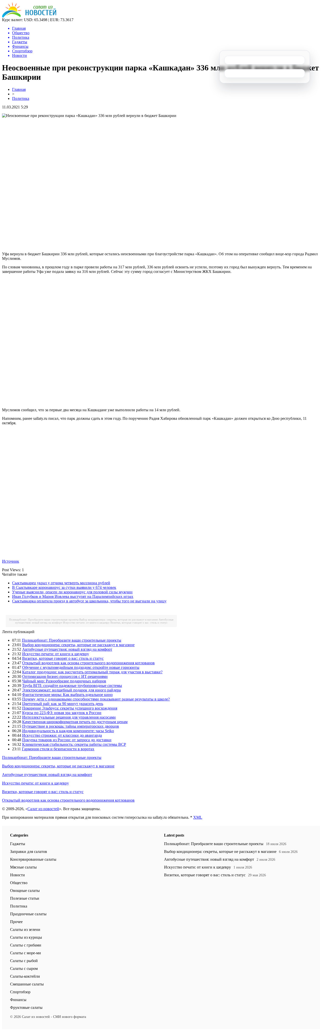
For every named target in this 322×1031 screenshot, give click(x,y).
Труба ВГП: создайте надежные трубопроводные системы (72, 685)
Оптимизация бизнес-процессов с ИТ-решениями (65, 676)
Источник (10, 561)
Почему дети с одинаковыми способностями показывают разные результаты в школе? (96, 699)
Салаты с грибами (25, 945)
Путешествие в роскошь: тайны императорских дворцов (70, 726)
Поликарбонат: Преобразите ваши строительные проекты (43, 619)
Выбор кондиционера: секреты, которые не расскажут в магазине (118, 619)
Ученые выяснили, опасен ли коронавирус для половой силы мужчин (72, 592)
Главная (19, 89)
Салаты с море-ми (25, 953)
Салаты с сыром (24, 968)
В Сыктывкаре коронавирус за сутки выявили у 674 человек (64, 587)
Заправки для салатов (28, 851)
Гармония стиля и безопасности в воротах (58, 749)
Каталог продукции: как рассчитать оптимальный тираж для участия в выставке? (92, 672)
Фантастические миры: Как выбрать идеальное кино (67, 694)
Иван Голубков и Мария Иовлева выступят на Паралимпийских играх (72, 596)
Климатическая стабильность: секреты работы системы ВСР (74, 744)
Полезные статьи (24, 898)
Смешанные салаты (27, 984)
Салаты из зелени (25, 929)
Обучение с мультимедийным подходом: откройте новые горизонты (80, 667)
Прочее (16, 922)
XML (197, 817)
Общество (18, 883)
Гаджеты (17, 844)
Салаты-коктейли (25, 976)
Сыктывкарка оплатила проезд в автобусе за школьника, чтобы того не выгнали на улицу (89, 601)
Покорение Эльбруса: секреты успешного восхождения (69, 708)
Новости (17, 875)
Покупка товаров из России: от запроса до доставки (66, 740)
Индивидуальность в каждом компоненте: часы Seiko (68, 731)
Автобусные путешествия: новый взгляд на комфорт (67, 649)
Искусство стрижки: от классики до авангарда (62, 735)
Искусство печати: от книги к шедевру (86, 622)
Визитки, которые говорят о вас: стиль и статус (139, 622)
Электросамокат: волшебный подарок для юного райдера (71, 690)
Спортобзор (20, 992)
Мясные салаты (23, 867)
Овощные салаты (25, 890)
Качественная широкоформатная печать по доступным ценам (75, 722)
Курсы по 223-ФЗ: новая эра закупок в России (61, 713)
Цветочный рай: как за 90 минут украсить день (62, 704)
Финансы (18, 1000)
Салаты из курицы (26, 937)
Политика (20, 98)
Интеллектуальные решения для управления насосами (69, 717)
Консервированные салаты (33, 859)
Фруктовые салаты (26, 1007)
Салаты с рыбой (24, 961)
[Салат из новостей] (29, 16)
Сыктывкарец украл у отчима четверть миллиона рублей (61, 583)
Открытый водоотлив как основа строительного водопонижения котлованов (88, 663)
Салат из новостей (43, 809)
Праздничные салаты (28, 914)
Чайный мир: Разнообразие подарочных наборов (64, 681)
